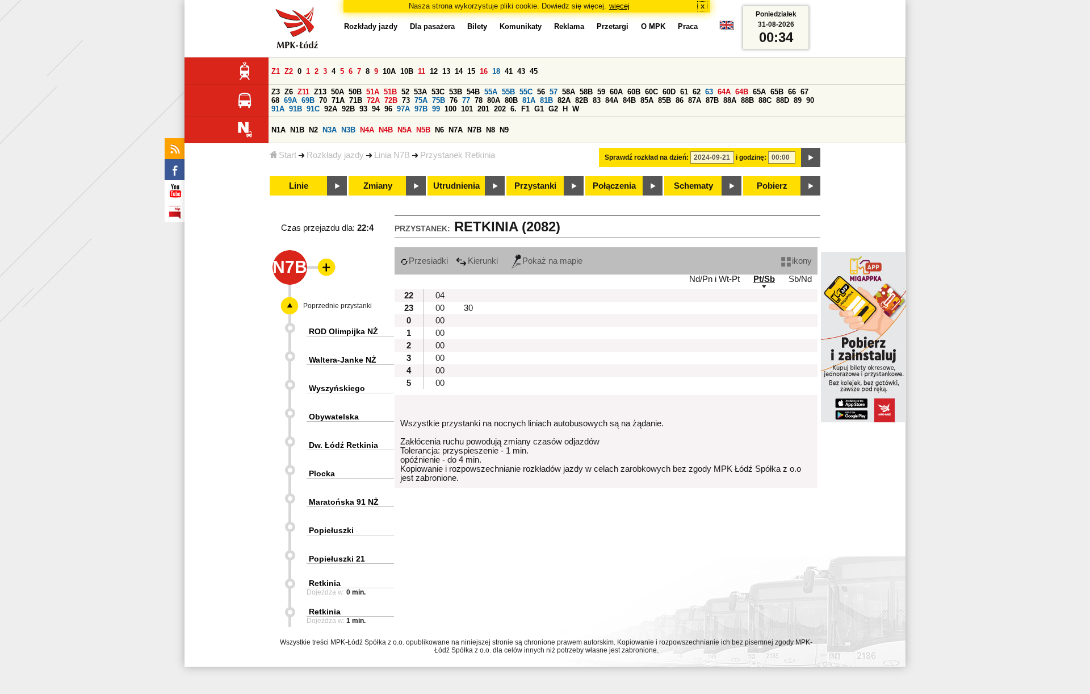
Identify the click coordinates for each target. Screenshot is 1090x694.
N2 (313, 130)
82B (581, 100)
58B (586, 92)
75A (420, 100)
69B (308, 100)
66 (792, 92)
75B (438, 100)
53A (420, 92)
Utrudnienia (456, 185)
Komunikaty (521, 26)
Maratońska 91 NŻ (344, 501)
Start (287, 155)
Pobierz (772, 185)
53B (455, 92)
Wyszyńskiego (337, 388)
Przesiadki (428, 260)
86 (680, 100)
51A (372, 92)
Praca (688, 26)
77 (466, 100)
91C (313, 109)
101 (467, 109)
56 (541, 92)
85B (664, 100)
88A (729, 100)
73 (406, 100)
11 (421, 71)
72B (390, 100)
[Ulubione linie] (323, 267)
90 (810, 100)
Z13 (320, 92)
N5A (404, 130)
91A (277, 109)
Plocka (322, 473)
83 (597, 100)
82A (564, 100)
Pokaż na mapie (552, 260)
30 (468, 308)
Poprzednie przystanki (337, 306)
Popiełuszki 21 (337, 558)
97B (420, 109)
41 (509, 71)
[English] (726, 28)
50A (337, 92)
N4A (367, 130)
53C (438, 92)
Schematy (693, 185)
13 (446, 71)
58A (568, 92)
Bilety (477, 26)
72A (373, 100)
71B (355, 100)
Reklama (569, 26)
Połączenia (614, 185)
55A (490, 92)
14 (459, 71)
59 (601, 92)
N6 (439, 130)
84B (629, 100)
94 (376, 109)
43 (521, 71)
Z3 (275, 92)
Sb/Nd (800, 279)
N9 (504, 130)
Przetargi (612, 26)
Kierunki (483, 260)
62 (697, 92)
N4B (386, 130)
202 (500, 109)
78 (479, 100)
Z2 (288, 71)
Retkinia (325, 583)
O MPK (653, 26)
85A (646, 100)
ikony (802, 260)
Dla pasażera (432, 26)
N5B (423, 130)
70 (323, 100)
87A (694, 100)
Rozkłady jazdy (335, 155)
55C (526, 92)
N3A (329, 130)
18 (496, 71)
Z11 (303, 92)
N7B (474, 130)
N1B (297, 130)
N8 (490, 130)
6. (513, 109)
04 (440, 295)
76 (454, 100)
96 (388, 109)
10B (406, 71)
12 (434, 71)
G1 (539, 109)
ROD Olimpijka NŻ (343, 331)
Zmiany (377, 185)
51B (390, 92)
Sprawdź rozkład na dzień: (647, 157)
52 (405, 92)
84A (611, 100)
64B (741, 92)
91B (295, 109)
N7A (455, 130)
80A (493, 100)
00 (440, 308)
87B (712, 100)
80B (511, 100)
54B (473, 92)
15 (471, 71)
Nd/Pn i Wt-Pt (714, 279)
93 (363, 109)
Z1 (275, 71)
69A (290, 100)
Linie (298, 185)
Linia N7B (392, 155)
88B (747, 100)
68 (275, 100)
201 (483, 109)
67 (804, 92)
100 (450, 109)
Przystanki (535, 185)
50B (355, 92)
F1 (525, 109)
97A (403, 109)
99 (436, 109)
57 (553, 92)
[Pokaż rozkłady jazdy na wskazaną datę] (810, 157)
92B (348, 109)
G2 (553, 109)
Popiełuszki (331, 530)
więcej (619, 6)
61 (684, 92)
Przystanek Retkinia (457, 155)
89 (798, 100)
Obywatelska (334, 416)
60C (651, 92)
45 (534, 71)
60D (669, 92)
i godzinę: (751, 157)
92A (330, 109)
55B (508, 92)
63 (709, 92)
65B (776, 92)
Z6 (288, 92)
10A (389, 71)
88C (765, 100)
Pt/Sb (764, 279)
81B (546, 100)
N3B (348, 130)
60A (616, 92)
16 (484, 71)
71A (338, 100)
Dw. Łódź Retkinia (343, 445)
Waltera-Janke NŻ (342, 359)
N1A (278, 130)
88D (782, 100)
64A (724, 92)
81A (528, 100)
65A (759, 92)
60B (633, 92)
